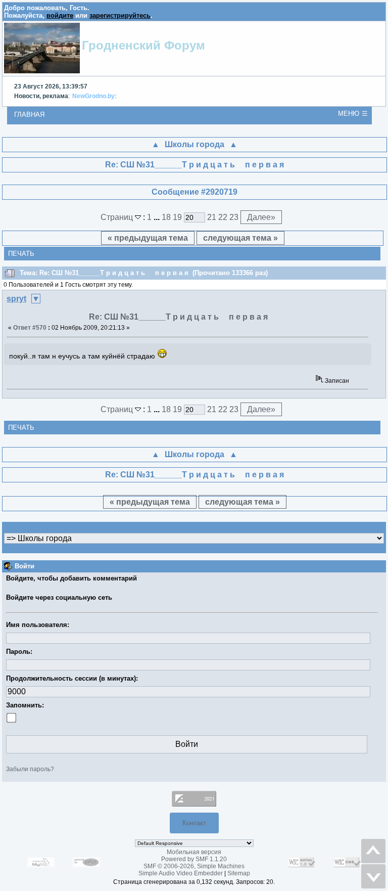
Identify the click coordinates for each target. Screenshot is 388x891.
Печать (21, 253)
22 (222, 217)
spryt (16, 298)
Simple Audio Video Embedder (180, 873)
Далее (261, 217)
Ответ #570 (29, 327)
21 (211, 217)
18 (166, 217)
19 (177, 217)
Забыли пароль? (30, 769)
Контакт (194, 823)
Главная (29, 114)
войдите (59, 15)
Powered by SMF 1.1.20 (194, 859)
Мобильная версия (194, 852)
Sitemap (238, 873)
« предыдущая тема (148, 238)
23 (233, 217)
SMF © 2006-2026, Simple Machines (194, 866)
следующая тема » (240, 238)
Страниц (118, 217)
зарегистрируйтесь (120, 15)
